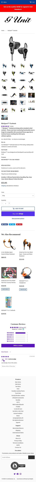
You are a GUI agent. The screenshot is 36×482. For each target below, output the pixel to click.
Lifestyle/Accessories (18, 397)
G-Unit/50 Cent (18, 409)
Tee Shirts (18, 386)
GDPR (18, 445)
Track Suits (18, 393)
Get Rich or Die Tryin (18, 411)
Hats (18, 388)
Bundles (18, 400)
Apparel (18, 422)
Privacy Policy (18, 440)
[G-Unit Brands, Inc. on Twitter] (15, 474)
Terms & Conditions (18, 443)
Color (2, 192)
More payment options (18, 218)
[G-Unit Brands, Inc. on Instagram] (20, 474)
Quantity (3, 200)
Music (18, 415)
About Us (18, 438)
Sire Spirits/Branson (18, 420)
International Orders (18, 432)
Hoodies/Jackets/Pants (18, 391)
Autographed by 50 (18, 418)
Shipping (3, 185)
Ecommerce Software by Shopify (25, 478)
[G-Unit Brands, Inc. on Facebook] (18, 474)
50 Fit (18, 402)
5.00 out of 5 (22, 327)
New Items (18, 382)
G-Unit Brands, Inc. (10, 478)
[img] (5, 356)
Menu (5, 2)
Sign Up (31, 457)
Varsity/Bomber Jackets (18, 395)
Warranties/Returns (18, 428)
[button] (5, 126)
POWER (18, 406)
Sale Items (18, 384)
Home (2, 30)
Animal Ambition (18, 413)
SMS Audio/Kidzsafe (18, 404)
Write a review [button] (18, 345)
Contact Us (18, 447)
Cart (33, 2)
